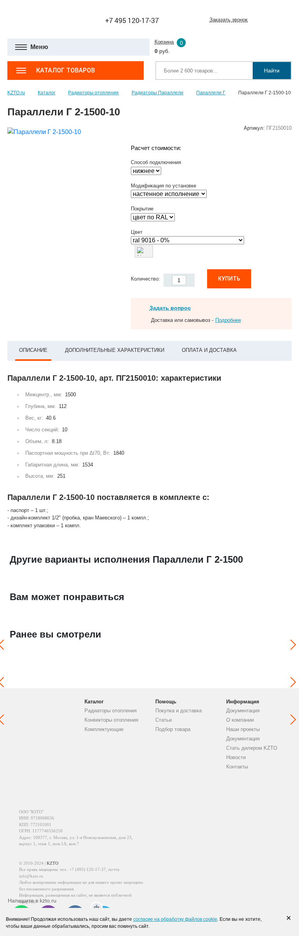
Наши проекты (243, 729)
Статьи (163, 720)
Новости (236, 757)
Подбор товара (172, 729)
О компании (240, 720)
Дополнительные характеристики (114, 350)
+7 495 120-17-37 (132, 20)
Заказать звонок (228, 20)
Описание (33, 350)
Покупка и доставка (178, 710)
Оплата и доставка (209, 350)
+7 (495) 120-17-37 (87, 869)
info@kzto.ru (31, 876)
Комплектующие (103, 729)
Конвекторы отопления (111, 720)
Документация (243, 710)
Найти (272, 70)
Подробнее (228, 320)
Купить (229, 279)
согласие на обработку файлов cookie (175, 919)
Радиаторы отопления (110, 710)
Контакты (237, 767)
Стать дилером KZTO (251, 748)
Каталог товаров (65, 70)
